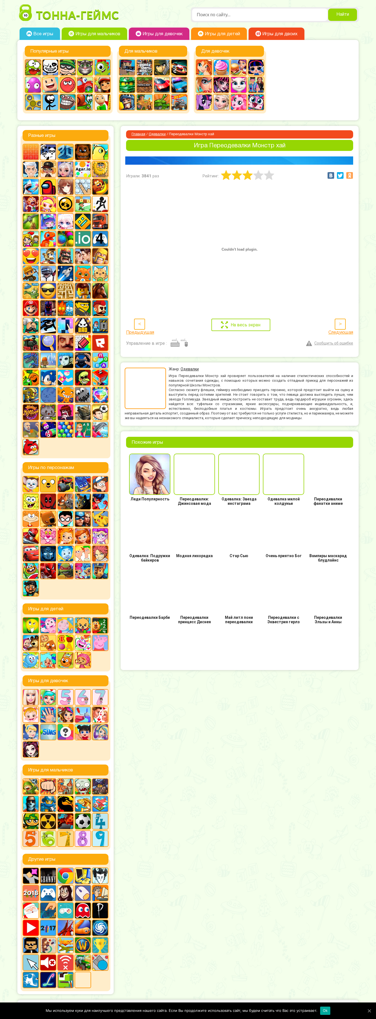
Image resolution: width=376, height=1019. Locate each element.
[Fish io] (31, 980)
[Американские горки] (65, 928)
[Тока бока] (48, 660)
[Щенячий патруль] (100, 571)
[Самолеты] (100, 804)
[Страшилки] (83, 377)
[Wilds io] (48, 945)
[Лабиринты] (65, 291)
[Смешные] (31, 377)
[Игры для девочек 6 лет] (83, 697)
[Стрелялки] (144, 102)
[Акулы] (31, 186)
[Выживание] (31, 221)
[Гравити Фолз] (100, 484)
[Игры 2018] (31, 893)
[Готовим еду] (221, 67)
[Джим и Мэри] (31, 239)
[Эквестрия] (238, 102)
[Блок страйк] (127, 67)
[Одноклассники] (349, 175)
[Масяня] (31, 519)
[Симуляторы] (83, 360)
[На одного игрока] (100, 893)
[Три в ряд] (100, 395)
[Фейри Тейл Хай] (100, 732)
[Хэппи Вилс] (31, 429)
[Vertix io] (31, 945)
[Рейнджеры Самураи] (31, 536)
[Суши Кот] (48, 395)
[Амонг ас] (48, 186)
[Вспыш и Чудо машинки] (65, 484)
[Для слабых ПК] (83, 876)
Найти (342, 15)
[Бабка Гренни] (48, 876)
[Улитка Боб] (85, 102)
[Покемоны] (100, 519)
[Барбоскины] (31, 484)
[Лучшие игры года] (100, 945)
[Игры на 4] (100, 239)
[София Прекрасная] (83, 536)
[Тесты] (65, 732)
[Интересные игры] (31, 256)
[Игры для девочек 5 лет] (65, 697)
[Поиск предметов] (48, 343)
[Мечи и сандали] (48, 308)
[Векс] (100, 204)
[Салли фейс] (65, 360)
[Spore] (100, 928)
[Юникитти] (256, 102)
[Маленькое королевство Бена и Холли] (65, 625)
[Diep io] (100, 962)
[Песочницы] (48, 910)
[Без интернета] (65, 962)
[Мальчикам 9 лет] (100, 838)
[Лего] (83, 291)
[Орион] (100, 308)
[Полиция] (179, 85)
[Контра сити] (31, 804)
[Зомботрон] (100, 786)
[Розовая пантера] (48, 536)
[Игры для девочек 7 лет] (100, 697)
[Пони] (204, 102)
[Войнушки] (31, 786)
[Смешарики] (31, 660)
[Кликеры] (33, 85)
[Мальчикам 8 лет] (83, 838)
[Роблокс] (100, 343)
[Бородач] (31, 588)
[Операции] (48, 714)
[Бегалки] (100, 186)
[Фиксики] (65, 553)
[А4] (31, 169)
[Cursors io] (31, 962)
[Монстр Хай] (221, 85)
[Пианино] (65, 325)
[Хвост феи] (100, 553)
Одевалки (157, 134)
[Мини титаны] (65, 519)
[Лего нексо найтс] (48, 804)
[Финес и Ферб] (83, 553)
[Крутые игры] (48, 291)
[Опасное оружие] (83, 308)
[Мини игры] (48, 893)
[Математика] (100, 625)
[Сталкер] (48, 821)
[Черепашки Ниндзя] (65, 571)
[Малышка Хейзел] (31, 714)
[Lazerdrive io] (48, 980)
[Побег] (100, 325)
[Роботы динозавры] (31, 360)
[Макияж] (204, 85)
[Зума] (65, 239)
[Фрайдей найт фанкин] (65, 412)
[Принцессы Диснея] (31, 732)
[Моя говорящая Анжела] (238, 85)
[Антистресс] (83, 186)
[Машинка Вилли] (85, 85)
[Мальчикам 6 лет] (48, 838)
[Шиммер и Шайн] (83, 571)
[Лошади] (100, 291)
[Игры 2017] (48, 928)
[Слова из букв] (100, 360)
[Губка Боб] (31, 501)
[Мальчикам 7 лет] (65, 838)
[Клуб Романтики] (83, 256)
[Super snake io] (65, 980)
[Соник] (48, 377)
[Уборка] (83, 732)
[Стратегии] (65, 821)
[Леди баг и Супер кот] (100, 501)
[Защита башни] (65, 786)
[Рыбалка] (83, 804)
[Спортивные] (65, 377)
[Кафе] (238, 67)
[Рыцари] (127, 102)
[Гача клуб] (48, 221)
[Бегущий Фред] (31, 204)
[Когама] (50, 85)
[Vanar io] (83, 980)
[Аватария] (65, 169)
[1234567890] (31, 152)
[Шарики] (65, 429)
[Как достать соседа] (48, 256)
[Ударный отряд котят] (48, 412)
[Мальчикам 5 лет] (31, 838)
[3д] (65, 152)
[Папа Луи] (31, 325)
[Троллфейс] (67, 102)
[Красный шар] (67, 85)
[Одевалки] (256, 85)
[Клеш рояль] (65, 256)
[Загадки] (31, 625)
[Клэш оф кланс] (100, 256)
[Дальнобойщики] (100, 221)
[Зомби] (83, 786)
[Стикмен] (50, 102)
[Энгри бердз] (31, 447)
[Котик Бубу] (83, 273)
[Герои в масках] (83, 484)
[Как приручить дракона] (83, 501)
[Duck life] (100, 152)
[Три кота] (65, 660)
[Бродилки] (83, 204)
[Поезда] (31, 343)
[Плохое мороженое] (83, 325)
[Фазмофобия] (100, 910)
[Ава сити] (48, 169)
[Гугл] (65, 876)
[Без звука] (48, 962)
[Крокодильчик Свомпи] (31, 291)
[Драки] (48, 786)
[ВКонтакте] (331, 175)
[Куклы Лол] (256, 67)
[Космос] (65, 273)
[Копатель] (31, 273)
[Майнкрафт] (144, 85)
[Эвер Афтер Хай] (31, 749)
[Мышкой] (83, 893)
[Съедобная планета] (83, 395)
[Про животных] (48, 643)
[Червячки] (48, 429)
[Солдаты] (31, 821)
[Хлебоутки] (31, 571)
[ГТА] (144, 67)
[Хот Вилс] (179, 102)
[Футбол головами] (100, 412)
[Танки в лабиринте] (162, 102)
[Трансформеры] (48, 553)
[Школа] (83, 429)
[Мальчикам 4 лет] (100, 821)
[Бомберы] (48, 204)
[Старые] (83, 910)
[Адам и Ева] (100, 169)
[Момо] (65, 893)
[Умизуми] (83, 660)
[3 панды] (48, 152)
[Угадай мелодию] (31, 412)
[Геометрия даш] (83, 221)
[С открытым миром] (48, 360)
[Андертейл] (50, 67)
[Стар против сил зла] (100, 536)
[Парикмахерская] (65, 714)
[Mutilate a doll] (31, 876)
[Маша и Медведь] (31, 643)
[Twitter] (340, 175)
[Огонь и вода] (65, 308)
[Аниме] (65, 186)
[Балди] (102, 102)
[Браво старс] (65, 204)
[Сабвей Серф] (102, 85)
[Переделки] (83, 714)
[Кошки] (100, 273)
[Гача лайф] (65, 221)
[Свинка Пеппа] (100, 643)
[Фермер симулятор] (83, 962)
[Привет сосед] (65, 343)
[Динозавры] (48, 239)
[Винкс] (204, 67)
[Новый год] (31, 910)
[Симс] (48, 732)
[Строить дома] (100, 377)
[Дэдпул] (48, 501)
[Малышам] (83, 625)
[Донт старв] (100, 876)
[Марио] (31, 308)
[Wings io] (65, 945)
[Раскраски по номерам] (83, 343)
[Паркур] (48, 325)
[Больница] (48, 697)
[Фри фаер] (83, 412)
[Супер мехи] (31, 395)
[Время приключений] (48, 484)
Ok (325, 1010)
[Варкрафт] (83, 945)
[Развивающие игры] (65, 643)
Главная (138, 134)
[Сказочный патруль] (65, 536)
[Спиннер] (33, 102)
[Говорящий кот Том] (85, 67)
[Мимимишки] (48, 519)
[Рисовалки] (83, 643)
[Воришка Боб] (67, 67)
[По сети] (65, 910)
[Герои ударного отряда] (162, 67)
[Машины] (162, 85)
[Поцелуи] (100, 714)
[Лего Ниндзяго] (127, 85)
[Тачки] (31, 553)
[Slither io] (83, 928)
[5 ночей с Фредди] (83, 152)
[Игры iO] (83, 239)
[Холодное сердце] (221, 102)
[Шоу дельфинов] (100, 429)
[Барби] (31, 697)
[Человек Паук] (48, 571)
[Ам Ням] (33, 67)
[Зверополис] (65, 501)
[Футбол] (83, 821)
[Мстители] (83, 519)
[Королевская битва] (48, 273)
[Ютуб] (31, 928)
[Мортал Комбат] (65, 804)
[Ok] (369, 1010)
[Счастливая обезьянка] (65, 395)
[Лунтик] (48, 625)
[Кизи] (102, 67)
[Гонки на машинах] (179, 67)
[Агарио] (83, 169)
